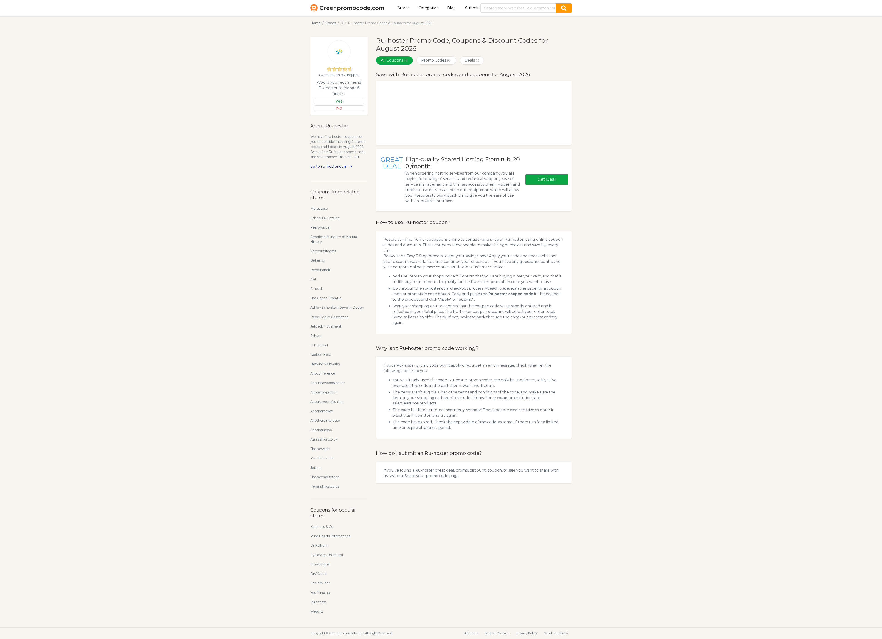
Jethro (315, 468)
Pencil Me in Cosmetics (329, 317)
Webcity (317, 611)
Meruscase (319, 208)
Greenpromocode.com (351, 8)
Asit (313, 279)
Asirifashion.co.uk (323, 439)
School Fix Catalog (325, 218)
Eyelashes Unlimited (326, 555)
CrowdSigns (319, 564)
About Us (471, 633)
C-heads (316, 289)
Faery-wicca (319, 227)
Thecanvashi (320, 449)
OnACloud (318, 574)
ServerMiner (320, 583)
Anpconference (322, 373)
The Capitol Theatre (326, 298)
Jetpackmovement (325, 326)
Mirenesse (318, 602)
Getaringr (317, 260)
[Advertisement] (474, 113)
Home (315, 23)
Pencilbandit (320, 270)
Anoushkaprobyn (323, 392)
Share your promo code (426, 476)
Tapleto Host (320, 355)
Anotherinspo (321, 430)
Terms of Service (497, 633)
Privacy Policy (527, 633)
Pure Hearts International (330, 536)
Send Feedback (556, 633)
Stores (403, 8)
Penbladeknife (322, 458)
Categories (428, 8)
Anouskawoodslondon (328, 383)
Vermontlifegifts (323, 251)
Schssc (315, 336)
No (339, 108)
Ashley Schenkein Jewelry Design (337, 307)
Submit (472, 8)
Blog (451, 8)
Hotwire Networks (325, 364)
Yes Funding (320, 593)
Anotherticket (321, 411)
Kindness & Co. (322, 527)
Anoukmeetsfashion (326, 402)
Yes (339, 101)
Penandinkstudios (324, 486)
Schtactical (319, 345)
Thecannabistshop (324, 477)
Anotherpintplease (325, 420)
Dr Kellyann (319, 545)
